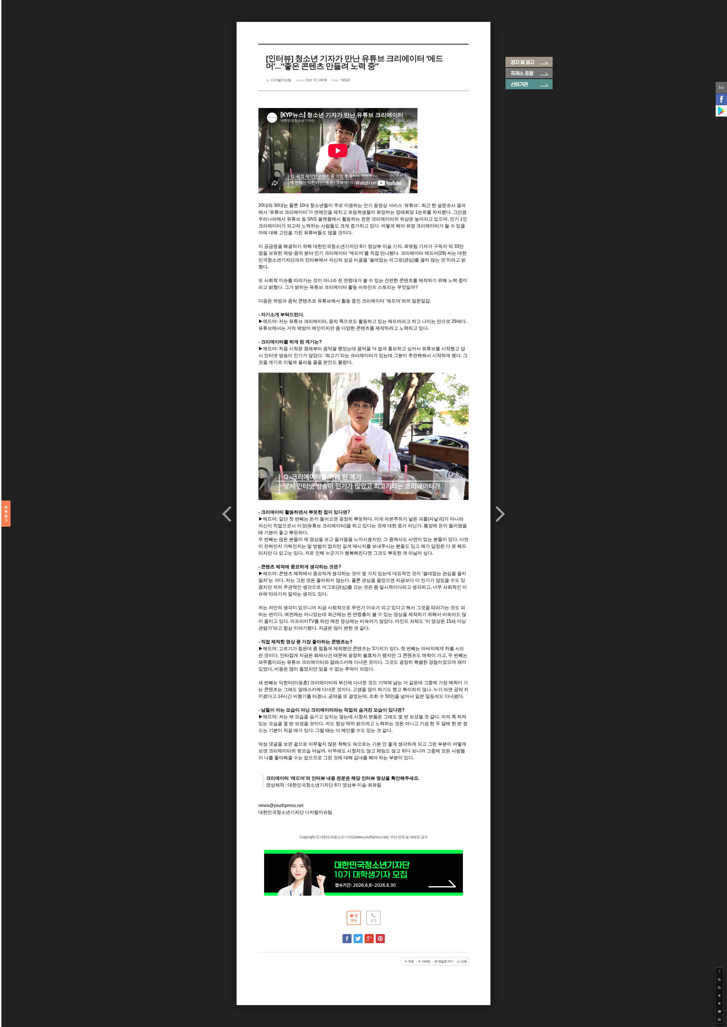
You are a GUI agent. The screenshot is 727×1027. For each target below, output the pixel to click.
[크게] (719, 980)
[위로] (719, 995)
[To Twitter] (358, 935)
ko (721, 87)
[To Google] (369, 935)
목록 (6, 513)
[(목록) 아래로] (719, 1003)
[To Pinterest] (380, 935)
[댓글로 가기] (719, 1011)
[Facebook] (721, 99)
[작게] (719, 987)
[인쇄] (719, 1019)
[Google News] (721, 111)
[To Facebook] (347, 935)
